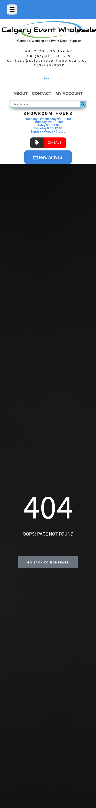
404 (48, 506)
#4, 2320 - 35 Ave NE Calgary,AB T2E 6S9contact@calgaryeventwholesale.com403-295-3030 (49, 58)
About (20, 93)
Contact (41, 93)
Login (48, 77)
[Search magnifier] (83, 104)
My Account (69, 93)
